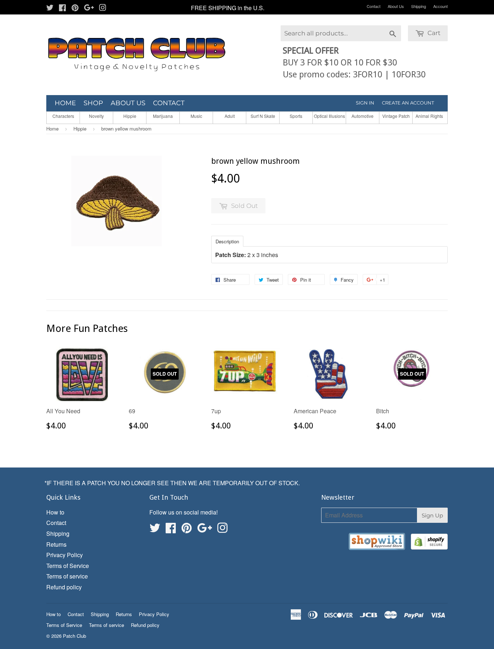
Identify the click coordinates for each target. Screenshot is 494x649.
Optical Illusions (329, 116)
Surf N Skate (263, 116)
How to (55, 512)
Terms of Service (67, 566)
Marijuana (163, 116)
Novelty (96, 116)
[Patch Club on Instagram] (102, 8)
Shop (93, 103)
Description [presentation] (227, 241)
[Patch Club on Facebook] (62, 8)
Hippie (129, 116)
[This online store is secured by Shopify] (429, 543)
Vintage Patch (396, 116)
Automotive (363, 116)
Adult (230, 116)
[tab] (227, 240)
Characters (63, 116)
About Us (396, 6)
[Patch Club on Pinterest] (75, 8)
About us (128, 103)
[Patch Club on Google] (89, 8)
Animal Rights (429, 116)
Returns (56, 544)
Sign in (365, 103)
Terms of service (67, 576)
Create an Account (408, 103)
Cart (433, 33)
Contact (373, 6)
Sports (296, 116)
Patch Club (74, 635)
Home (65, 103)
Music (196, 116)
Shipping (418, 6)
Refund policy (64, 587)
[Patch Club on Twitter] (50, 8)
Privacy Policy (64, 555)
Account (440, 6)
